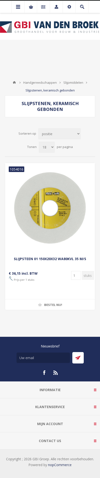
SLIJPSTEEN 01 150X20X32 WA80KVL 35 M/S (50, 258)
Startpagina (14, 82)
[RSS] (56, 373)
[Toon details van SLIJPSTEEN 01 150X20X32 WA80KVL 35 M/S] (50, 208)
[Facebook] (44, 373)
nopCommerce (60, 464)
